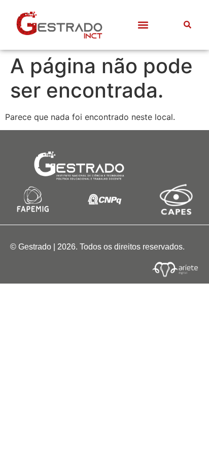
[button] (142, 24)
